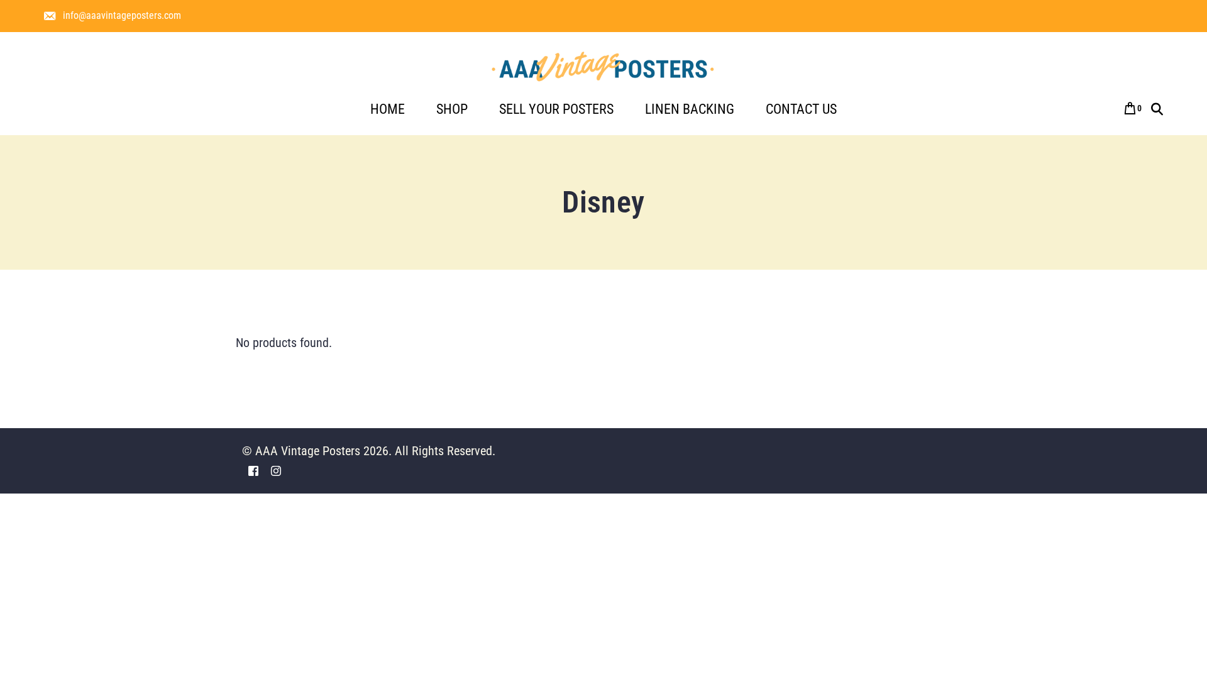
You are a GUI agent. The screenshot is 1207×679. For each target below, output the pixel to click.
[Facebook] (253, 471)
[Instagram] (276, 471)
